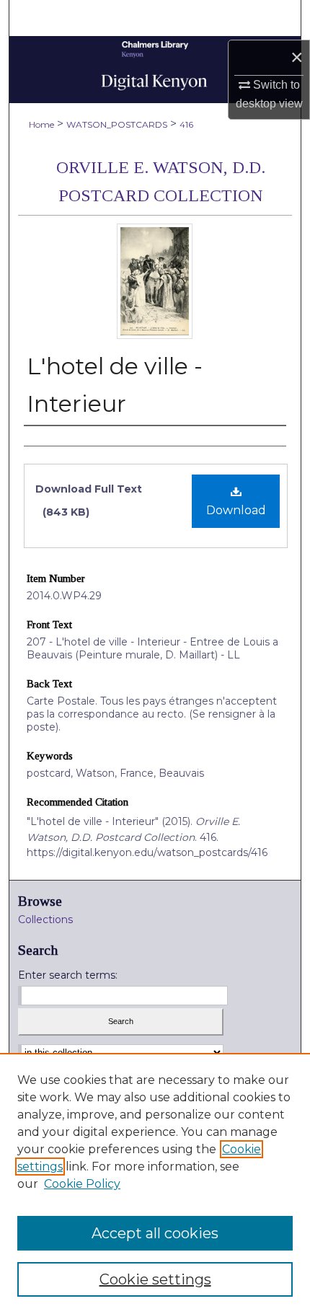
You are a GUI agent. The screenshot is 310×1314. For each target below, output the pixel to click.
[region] (155, 1183)
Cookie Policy (82, 1184)
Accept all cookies (155, 1233)
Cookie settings (155, 1279)
